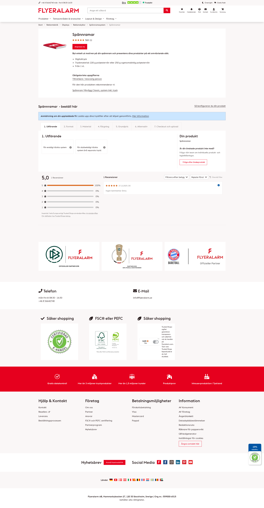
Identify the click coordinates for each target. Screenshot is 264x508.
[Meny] (158, 339)
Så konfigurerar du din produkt (210, 105)
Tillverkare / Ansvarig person (87, 78)
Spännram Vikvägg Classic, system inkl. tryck (95, 90)
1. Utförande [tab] (50, 126)
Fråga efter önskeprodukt (194, 162)
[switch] (156, 342)
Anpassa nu (80, 46)
